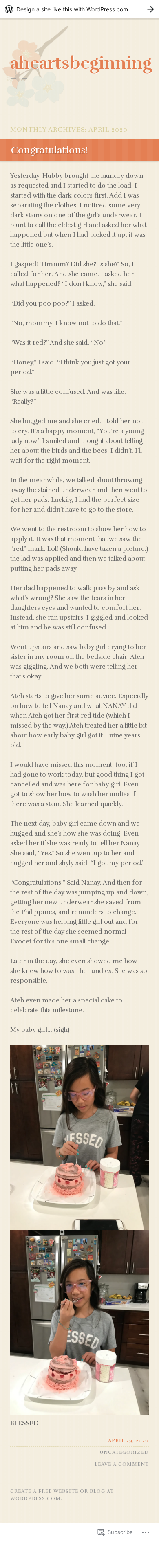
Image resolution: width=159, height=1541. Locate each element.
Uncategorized (124, 1452)
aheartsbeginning (81, 63)
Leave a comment (122, 1464)
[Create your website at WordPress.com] (79, 9)
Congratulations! (49, 150)
